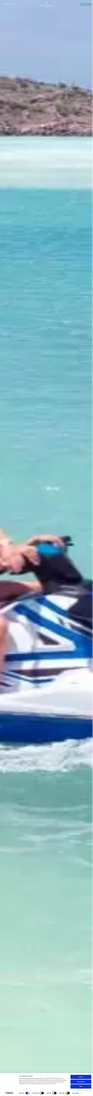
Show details (75, 1093)
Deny (81, 1086)
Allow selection (81, 1081)
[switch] (42, 1093)
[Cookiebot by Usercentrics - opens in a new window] (9, 1093)
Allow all (81, 1076)
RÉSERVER (86, 4)
